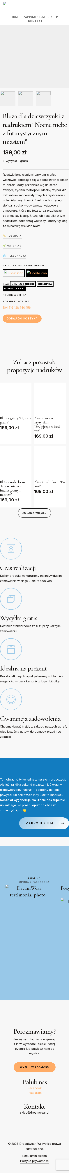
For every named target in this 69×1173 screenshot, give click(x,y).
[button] (34, 513)
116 (11, 307)
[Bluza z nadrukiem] (15, 462)
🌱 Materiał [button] (12, 245)
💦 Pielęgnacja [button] (14, 255)
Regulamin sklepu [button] (34, 1156)
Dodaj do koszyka (22, 318)
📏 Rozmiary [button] (12, 235)
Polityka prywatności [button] (34, 1161)
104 (5, 307)
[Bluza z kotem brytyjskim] (50, 398)
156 (28, 307)
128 (16, 307)
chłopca (45, 283)
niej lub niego (22, 283)
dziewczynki (14, 288)
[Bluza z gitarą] (15, 398)
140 (22, 307)
